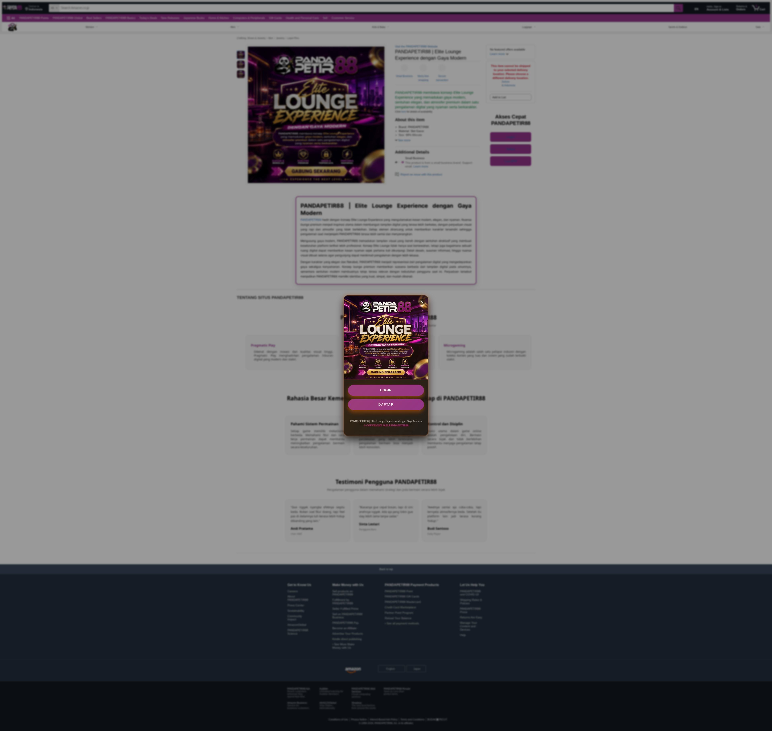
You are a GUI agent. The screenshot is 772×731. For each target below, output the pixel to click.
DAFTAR (386, 404)
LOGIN (386, 390)
